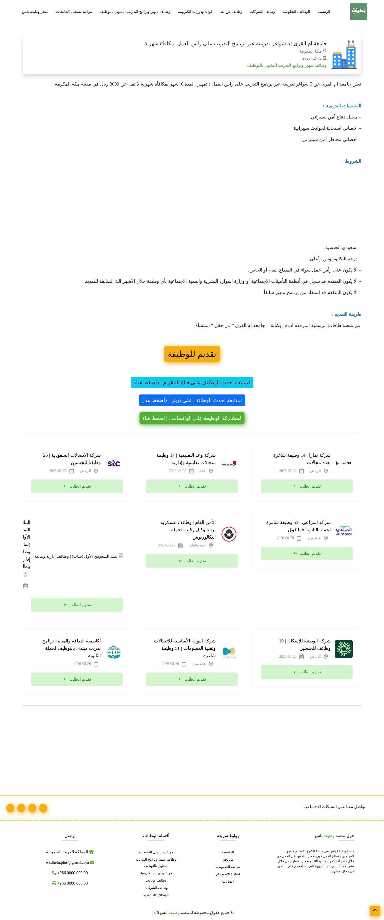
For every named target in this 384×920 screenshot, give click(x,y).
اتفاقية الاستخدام (228, 874)
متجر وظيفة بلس (35, 11)
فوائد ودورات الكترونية (195, 11)
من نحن (228, 859)
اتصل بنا (228, 881)
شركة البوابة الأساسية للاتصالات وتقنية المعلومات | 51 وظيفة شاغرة (185, 648)
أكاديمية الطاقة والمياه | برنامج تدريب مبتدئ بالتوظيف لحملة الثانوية (71, 648)
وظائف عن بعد (231, 11)
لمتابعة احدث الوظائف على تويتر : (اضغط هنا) (192, 400)
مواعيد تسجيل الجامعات (74, 11)
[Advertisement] (204, 205)
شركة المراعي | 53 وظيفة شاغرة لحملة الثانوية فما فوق (298, 526)
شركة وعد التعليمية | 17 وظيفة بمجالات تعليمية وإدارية (186, 459)
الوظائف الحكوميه (296, 11)
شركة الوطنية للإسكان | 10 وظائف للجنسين (305, 644)
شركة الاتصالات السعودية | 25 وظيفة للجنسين (72, 459)
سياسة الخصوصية (228, 867)
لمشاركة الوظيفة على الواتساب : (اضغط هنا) (192, 418)
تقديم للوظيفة (192, 354)
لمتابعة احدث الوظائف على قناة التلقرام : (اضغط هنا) (192, 382)
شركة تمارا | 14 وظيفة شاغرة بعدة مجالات (302, 459)
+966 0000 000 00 (72, 873)
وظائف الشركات (262, 11)
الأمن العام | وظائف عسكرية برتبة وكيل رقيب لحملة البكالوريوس (188, 530)
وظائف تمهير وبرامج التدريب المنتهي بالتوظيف (135, 11)
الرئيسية (324, 11)
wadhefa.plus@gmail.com (68, 862)
